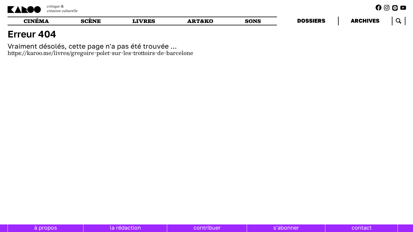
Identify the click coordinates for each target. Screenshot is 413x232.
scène (91, 21)
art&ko (200, 21)
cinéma (36, 21)
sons (253, 21)
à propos (45, 227)
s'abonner (286, 227)
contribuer (207, 227)
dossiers (311, 20)
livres (143, 21)
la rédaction (125, 227)
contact (362, 227)
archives (365, 20)
